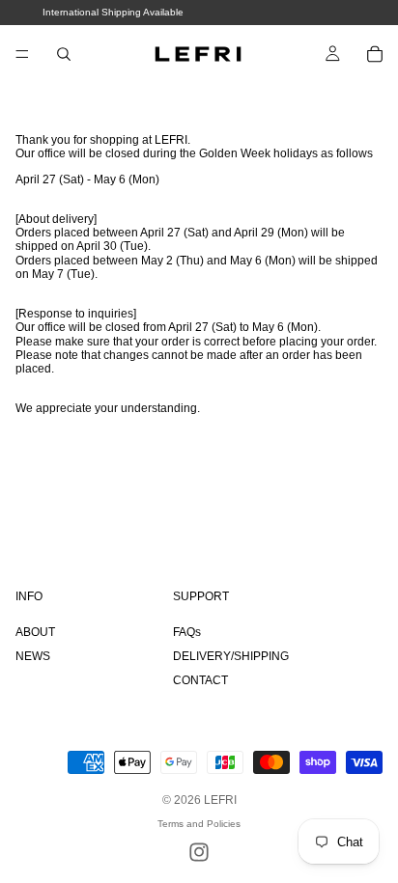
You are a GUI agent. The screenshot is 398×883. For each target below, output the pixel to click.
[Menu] (22, 54)
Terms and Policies (199, 823)
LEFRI (220, 800)
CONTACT (200, 680)
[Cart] (375, 54)
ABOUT (35, 632)
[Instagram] (199, 852)
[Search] (64, 54)
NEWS (32, 656)
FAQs (187, 632)
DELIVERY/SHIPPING (231, 656)
